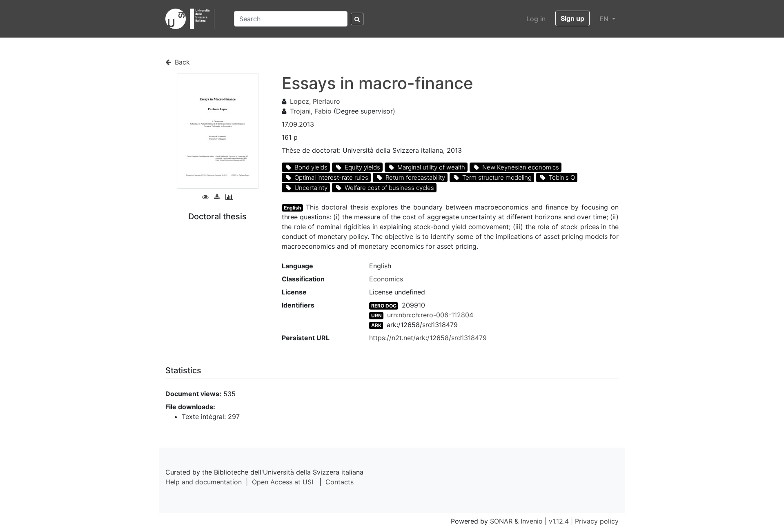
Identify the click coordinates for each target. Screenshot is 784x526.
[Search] (357, 19)
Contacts (339, 482)
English (292, 208)
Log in (536, 19)
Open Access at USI (282, 482)
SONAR (501, 521)
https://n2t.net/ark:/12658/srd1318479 (428, 338)
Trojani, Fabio (311, 111)
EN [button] (604, 19)
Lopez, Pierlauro (315, 101)
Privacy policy (597, 521)
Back (181, 62)
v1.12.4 (559, 521)
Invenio (532, 521)
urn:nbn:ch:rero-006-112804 (430, 315)
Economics (386, 279)
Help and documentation (203, 482)
